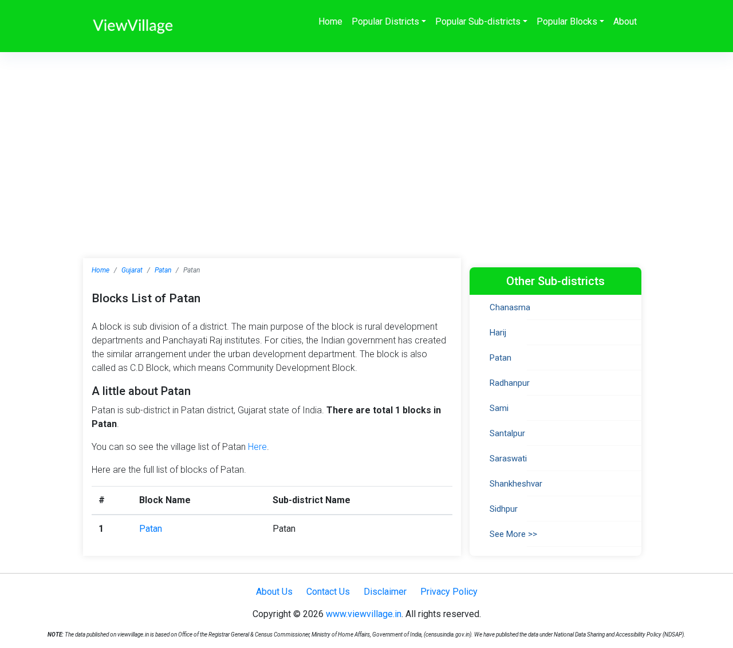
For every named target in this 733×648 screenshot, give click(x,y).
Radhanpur (510, 383)
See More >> (513, 534)
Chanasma (510, 307)
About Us (274, 591)
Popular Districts (385, 21)
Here (257, 446)
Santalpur (507, 433)
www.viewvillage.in (363, 614)
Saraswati (508, 458)
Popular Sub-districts (478, 21)
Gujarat (132, 270)
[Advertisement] (366, 138)
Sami (499, 408)
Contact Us (328, 591)
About (625, 21)
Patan (163, 270)
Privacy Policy (449, 591)
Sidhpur (504, 509)
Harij (498, 332)
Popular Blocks (567, 21)
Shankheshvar (516, 484)
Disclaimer (385, 591)
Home (330, 21)
